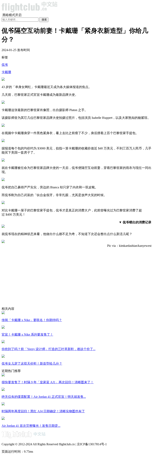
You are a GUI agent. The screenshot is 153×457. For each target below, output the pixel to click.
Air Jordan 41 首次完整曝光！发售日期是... (31, 425)
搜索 (44, 19)
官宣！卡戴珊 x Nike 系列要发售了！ (27, 334)
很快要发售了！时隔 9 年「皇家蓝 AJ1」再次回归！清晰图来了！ (48, 382)
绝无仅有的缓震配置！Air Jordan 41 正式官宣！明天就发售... (44, 396)
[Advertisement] (76, 279)
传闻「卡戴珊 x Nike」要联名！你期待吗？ (32, 320)
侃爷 (5, 64)
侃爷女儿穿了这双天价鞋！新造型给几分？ (32, 363)
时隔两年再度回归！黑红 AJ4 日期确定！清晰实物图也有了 (43, 411)
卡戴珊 (6, 72)
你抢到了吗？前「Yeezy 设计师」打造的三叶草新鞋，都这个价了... (48, 349)
